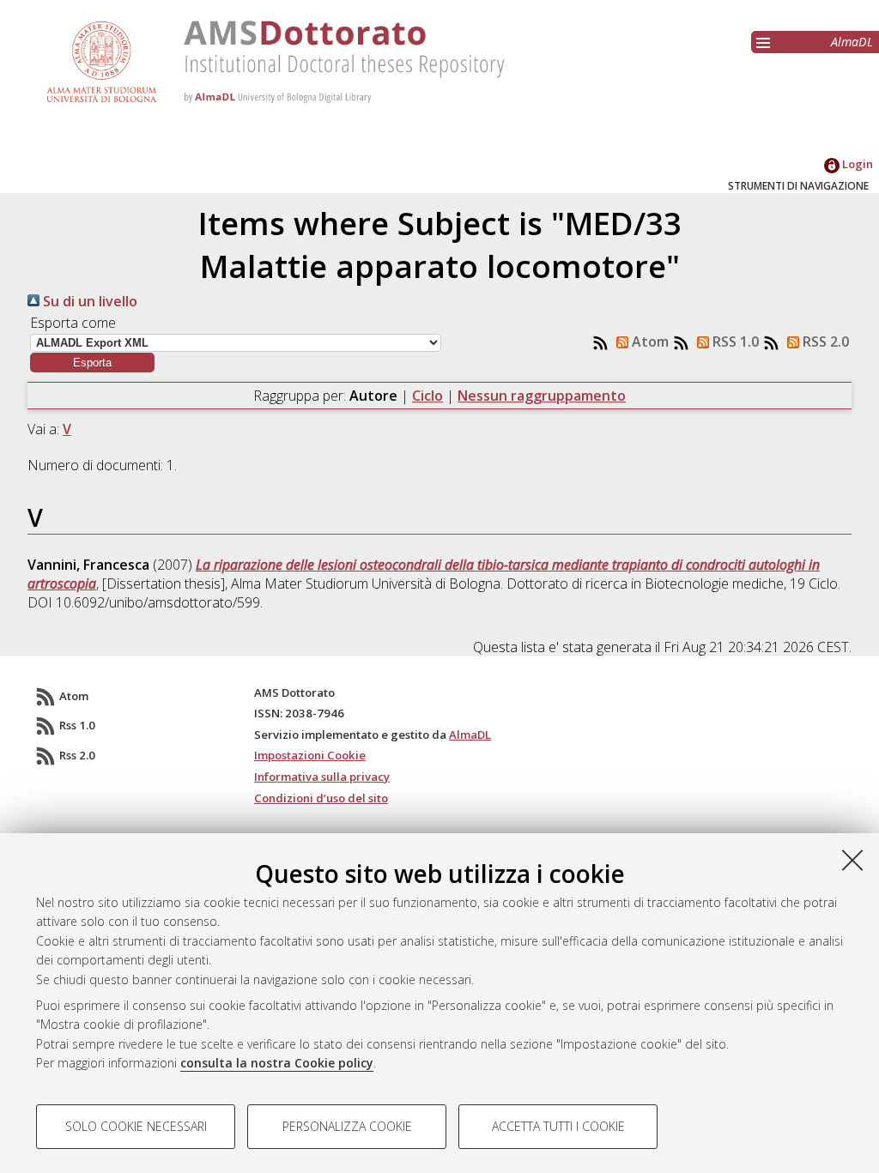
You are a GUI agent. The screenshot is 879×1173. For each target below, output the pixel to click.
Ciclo (427, 395)
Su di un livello (88, 301)
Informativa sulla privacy (322, 776)
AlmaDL (852, 41)
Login (856, 164)
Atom (648, 341)
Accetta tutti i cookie (558, 1126)
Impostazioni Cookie (310, 755)
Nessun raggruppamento (542, 395)
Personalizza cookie (347, 1126)
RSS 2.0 (824, 341)
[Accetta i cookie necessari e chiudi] (852, 860)
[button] (92, 362)
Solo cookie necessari (136, 1126)
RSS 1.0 (734, 341)
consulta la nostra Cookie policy (276, 1063)
